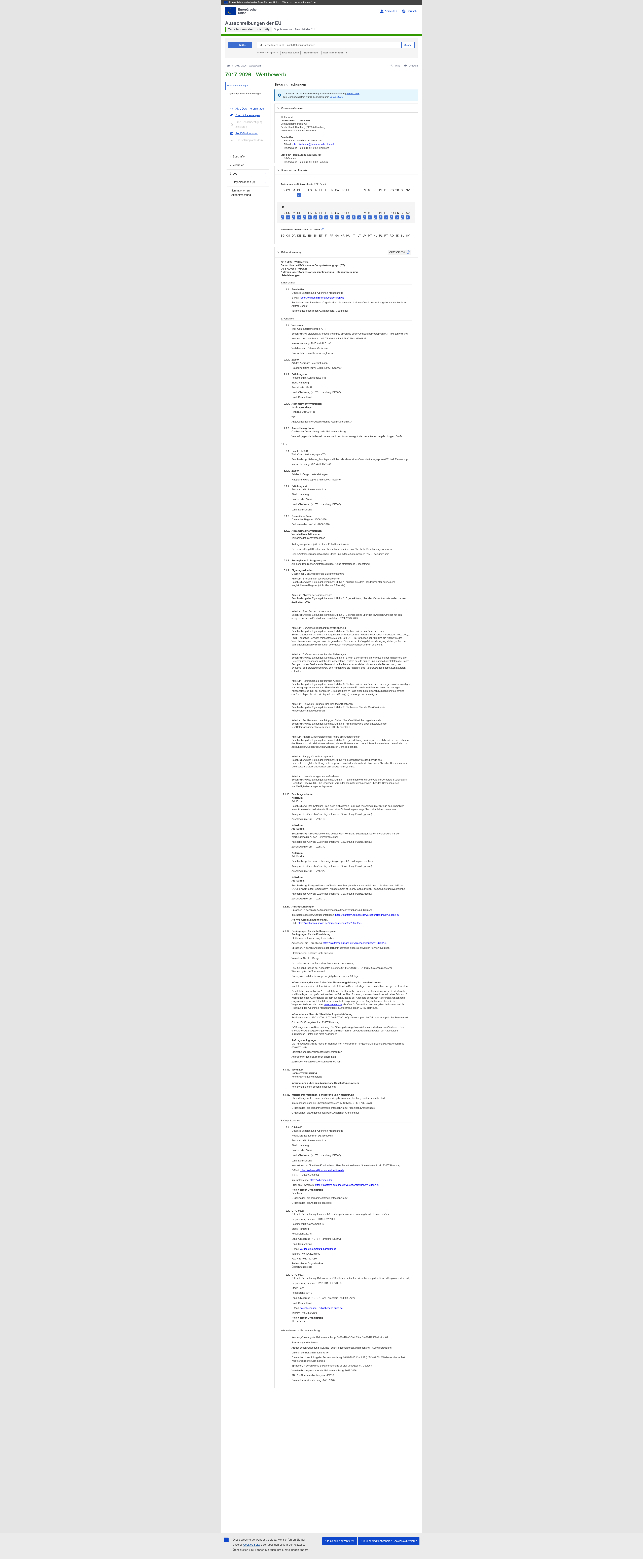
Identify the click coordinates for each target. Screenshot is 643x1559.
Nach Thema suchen (333, 52)
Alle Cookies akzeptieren (339, 1541)
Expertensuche (311, 52)
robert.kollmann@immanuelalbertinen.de (313, 144)
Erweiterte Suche (290, 52)
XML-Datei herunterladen (250, 108)
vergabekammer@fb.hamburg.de (318, 1248)
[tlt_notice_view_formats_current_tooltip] (408, 252)
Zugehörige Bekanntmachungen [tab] (244, 93)
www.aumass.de (333, 1004)
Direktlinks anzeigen (247, 115)
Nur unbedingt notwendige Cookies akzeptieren (389, 1541)
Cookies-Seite (251, 1544)
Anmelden (391, 11)
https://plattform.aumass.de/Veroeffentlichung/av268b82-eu (367, 914)
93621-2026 (353, 93)
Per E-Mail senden (246, 133)
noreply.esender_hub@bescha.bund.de (321, 1308)
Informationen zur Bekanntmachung (240, 192)
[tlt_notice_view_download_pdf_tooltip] (282, 217)
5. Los (233, 173)
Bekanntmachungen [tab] (237, 85)
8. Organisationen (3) (242, 182)
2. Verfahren (237, 165)
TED (227, 65)
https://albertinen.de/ (321, 1180)
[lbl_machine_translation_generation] (323, 229)
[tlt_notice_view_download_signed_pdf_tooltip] (299, 194)
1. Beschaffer (237, 156)
